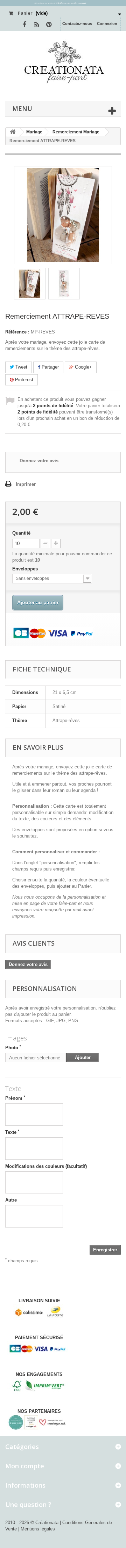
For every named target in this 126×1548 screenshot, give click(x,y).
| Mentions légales (36, 1529)
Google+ (83, 367)
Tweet (20, 367)
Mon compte (24, 1466)
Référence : (17, 332)
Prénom (15, 1098)
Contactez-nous (77, 23)
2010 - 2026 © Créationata (32, 1522)
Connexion (107, 23)
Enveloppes (25, 568)
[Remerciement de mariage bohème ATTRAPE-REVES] (29, 283)
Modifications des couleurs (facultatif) (46, 1166)
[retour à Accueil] (12, 132)
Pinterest (23, 379)
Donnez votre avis (39, 460)
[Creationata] (63, 61)
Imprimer (26, 484)
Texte (12, 1132)
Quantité (21, 533)
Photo (13, 1047)
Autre (11, 1200)
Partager (49, 367)
